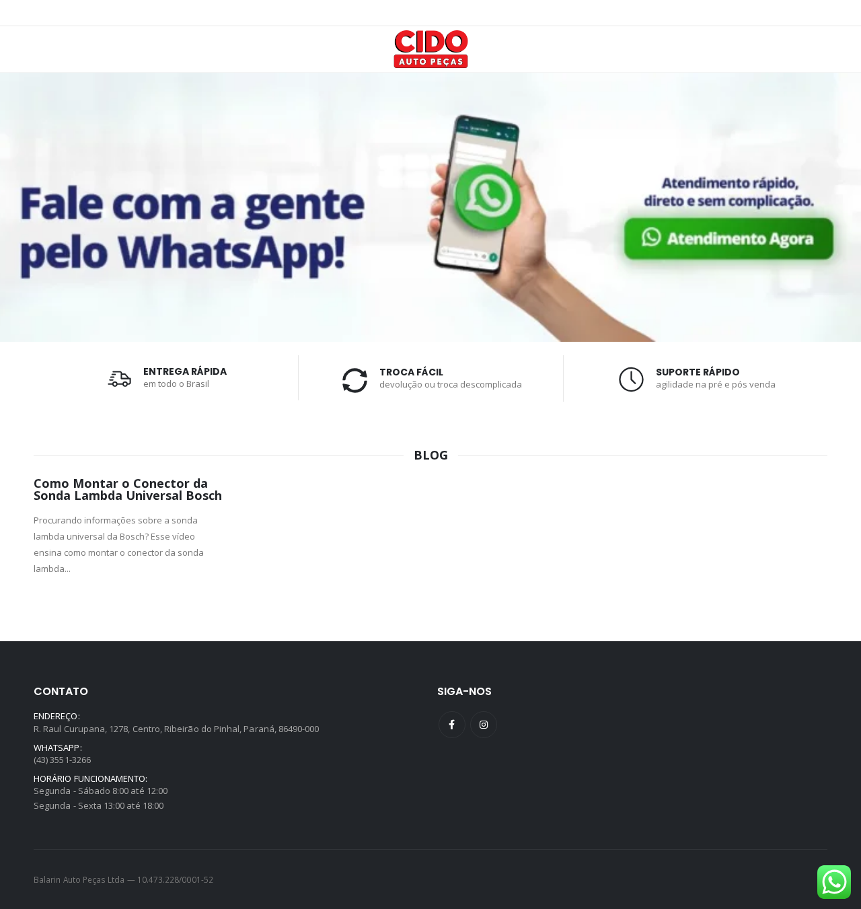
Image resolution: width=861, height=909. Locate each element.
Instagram (483, 724)
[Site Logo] (431, 49)
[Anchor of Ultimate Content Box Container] (430, 207)
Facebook (452, 724)
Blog (431, 455)
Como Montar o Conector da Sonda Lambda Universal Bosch (128, 489)
